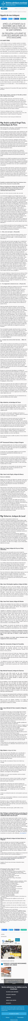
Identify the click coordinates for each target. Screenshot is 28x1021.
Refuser (7, 1017)
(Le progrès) (23, 833)
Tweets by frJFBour (14, 982)
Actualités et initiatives (8, 11)
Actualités (15, 11)
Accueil (2, 11)
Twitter (10, 18)
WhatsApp (24, 18)
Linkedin (17, 18)
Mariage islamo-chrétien (11, 1000)
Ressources (8, 1003)
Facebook (4, 18)
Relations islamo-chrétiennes (12, 991)
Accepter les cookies (14, 1013)
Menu (3, 8)
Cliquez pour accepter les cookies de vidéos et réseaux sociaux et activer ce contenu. (14, 982)
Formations (8, 997)
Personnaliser (20, 1017)
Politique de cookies (14, 1019)
